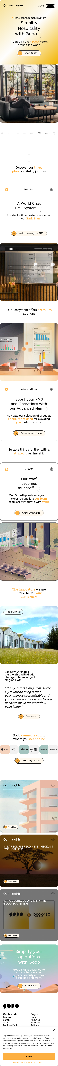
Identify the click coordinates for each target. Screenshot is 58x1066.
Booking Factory (12, 1025)
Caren (6, 1020)
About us (35, 1020)
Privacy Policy (19, 1062)
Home (34, 1017)
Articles (35, 1025)
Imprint (42, 1062)
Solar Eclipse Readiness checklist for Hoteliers (28, 848)
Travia (6, 1023)
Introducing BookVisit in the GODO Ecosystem (24, 902)
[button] (53, 1030)
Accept (29, 1056)
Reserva (7, 1017)
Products (35, 1023)
